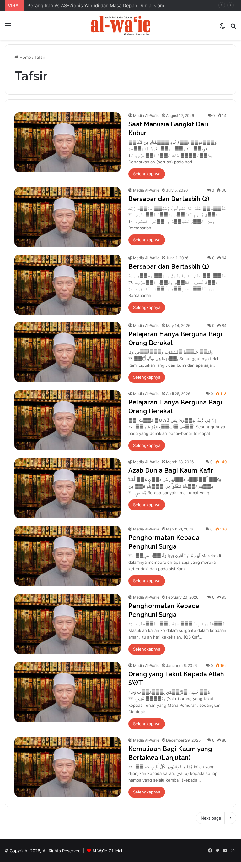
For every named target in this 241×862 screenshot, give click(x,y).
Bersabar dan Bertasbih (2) (168, 199)
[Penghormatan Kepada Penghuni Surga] (67, 556)
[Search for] (233, 28)
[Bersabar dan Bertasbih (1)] (67, 285)
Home (24, 57)
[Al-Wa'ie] (120, 25)
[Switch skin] (222, 28)
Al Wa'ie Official (107, 850)
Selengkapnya (146, 173)
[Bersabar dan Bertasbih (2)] (67, 217)
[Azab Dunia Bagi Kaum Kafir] (67, 488)
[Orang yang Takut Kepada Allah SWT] (67, 692)
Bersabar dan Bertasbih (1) (168, 266)
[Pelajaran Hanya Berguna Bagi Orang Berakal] (67, 352)
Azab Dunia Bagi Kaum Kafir (170, 470)
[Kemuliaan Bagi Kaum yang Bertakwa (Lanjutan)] (67, 767)
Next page (211, 818)
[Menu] (8, 28)
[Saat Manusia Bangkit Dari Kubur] (67, 142)
